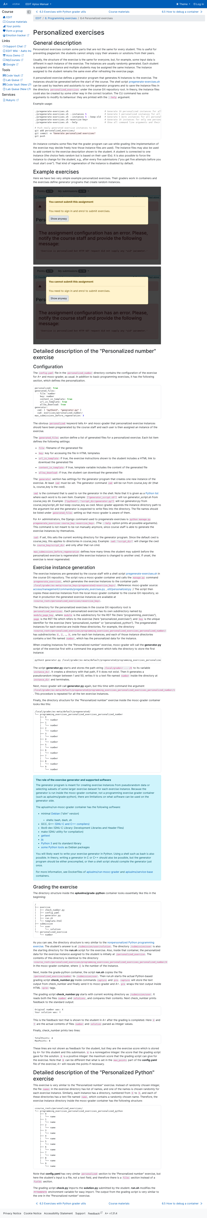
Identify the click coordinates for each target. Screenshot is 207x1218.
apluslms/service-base (139, 871)
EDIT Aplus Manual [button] (37, 4)
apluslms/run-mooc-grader (103, 871)
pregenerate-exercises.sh (144, 81)
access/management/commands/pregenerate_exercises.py (69, 589)
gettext (45, 835)
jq (42, 839)
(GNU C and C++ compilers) (72, 823)
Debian (55, 813)
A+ (5, 4)
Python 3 (46, 843)
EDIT (38, 18)
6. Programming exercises (61, 18)
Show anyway (59, 218)
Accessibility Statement (58, 1213)
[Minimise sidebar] (29, 12)
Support (80, 1213)
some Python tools (52, 847)
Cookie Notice (32, 1213)
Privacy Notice (12, 1213)
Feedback (96, 1213)
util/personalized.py (119, 589)
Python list (152, 493)
